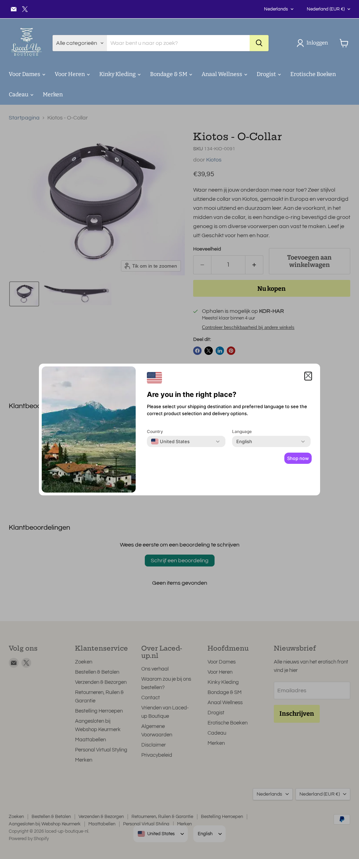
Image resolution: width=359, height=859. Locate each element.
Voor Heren (70, 74)
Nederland (326, 9)
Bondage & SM (169, 74)
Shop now (298, 458)
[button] (314, 43)
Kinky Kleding (118, 74)
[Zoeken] (259, 43)
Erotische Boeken (313, 74)
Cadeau (19, 94)
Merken (53, 94)
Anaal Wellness (222, 74)
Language (242, 431)
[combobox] (170, 441)
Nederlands (276, 9)
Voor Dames (25, 74)
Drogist (267, 74)
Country (155, 431)
